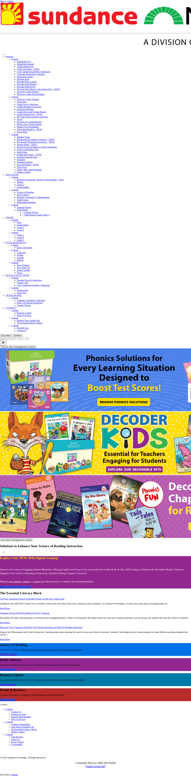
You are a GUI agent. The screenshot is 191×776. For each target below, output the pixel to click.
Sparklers (21, 159)
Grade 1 (20, 227)
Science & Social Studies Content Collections (37, 147)
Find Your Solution (8, 654)
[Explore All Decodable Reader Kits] (95, 443)
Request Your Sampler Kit (28, 320)
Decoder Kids (23, 79)
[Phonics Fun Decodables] (95, 507)
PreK (19, 222)
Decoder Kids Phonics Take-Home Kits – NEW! (38, 89)
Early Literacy (23, 195)
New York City (23, 268)
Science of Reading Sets (27, 149)
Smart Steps (22, 152)
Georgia (20, 257)
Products (9, 56)
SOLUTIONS (12, 175)
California (21, 252)
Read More (5, 608)
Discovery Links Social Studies (30, 94)
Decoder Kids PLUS (26, 87)
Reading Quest (23, 137)
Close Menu (6, 336)
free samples (15, 581)
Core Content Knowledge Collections (33, 72)
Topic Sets (21, 293)
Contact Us (22, 330)
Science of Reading (25, 192)
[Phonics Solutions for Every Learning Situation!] (95, 380)
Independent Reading (26, 202)
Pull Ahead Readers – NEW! (29, 129)
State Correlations (24, 247)
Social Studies (23, 187)
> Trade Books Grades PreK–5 (36, 215)
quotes (26, 581)
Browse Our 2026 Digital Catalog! (15, 587)
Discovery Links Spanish (28, 99)
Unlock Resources (8, 669)
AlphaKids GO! (24, 61)
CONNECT (11, 308)
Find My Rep (23, 328)
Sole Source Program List (22, 727)
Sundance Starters (25, 162)
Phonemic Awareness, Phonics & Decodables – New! (40, 180)
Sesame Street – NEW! (27, 144)
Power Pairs (22, 132)
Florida (20, 255)
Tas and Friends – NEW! (28, 164)
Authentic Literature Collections (31, 300)
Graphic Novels (24, 305)
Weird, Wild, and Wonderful (29, 170)
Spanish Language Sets (27, 157)
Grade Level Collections (27, 104)
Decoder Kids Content (27, 82)
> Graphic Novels (30, 212)
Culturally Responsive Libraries (31, 74)
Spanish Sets (22, 290)
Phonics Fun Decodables (28, 127)
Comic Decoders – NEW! (28, 69)
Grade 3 (20, 235)
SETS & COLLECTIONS (17, 275)
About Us (15, 739)
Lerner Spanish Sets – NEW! (30, 114)
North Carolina (23, 270)
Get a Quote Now (8, 685)
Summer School (24, 207)
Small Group (22, 200)
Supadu (14, 774)
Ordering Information (20, 724)
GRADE (10, 217)
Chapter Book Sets (25, 66)
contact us (39, 581)
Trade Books (22, 210)
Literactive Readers (25, 109)
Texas (19, 273)
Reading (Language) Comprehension (33, 197)
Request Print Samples (21, 717)
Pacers (20, 119)
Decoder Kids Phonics (27, 84)
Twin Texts (22, 167)
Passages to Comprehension (29, 122)
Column (14, 59)
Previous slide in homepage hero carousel (18, 347)
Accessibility (17, 744)
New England (23, 265)
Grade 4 (20, 237)
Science (20, 185)
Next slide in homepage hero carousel (16, 540)
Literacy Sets (22, 283)
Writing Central (23, 172)
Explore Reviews (7, 700)
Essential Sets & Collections (29, 280)
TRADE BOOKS (14, 295)
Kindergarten (22, 225)
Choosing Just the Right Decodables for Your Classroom (25, 613)
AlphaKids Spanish (25, 64)
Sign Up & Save (24, 315)
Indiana (20, 260)
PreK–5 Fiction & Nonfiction (30, 303)
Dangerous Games (25, 77)
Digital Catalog (18, 732)
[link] (32, 54)
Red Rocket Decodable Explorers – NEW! (36, 139)
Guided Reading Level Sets (29, 107)
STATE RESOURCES (16, 242)
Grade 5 (20, 240)
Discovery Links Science (28, 92)
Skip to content (6, 1)
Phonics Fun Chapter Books (29, 124)
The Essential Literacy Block (29, 323)
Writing (20, 182)
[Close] (3, 342)
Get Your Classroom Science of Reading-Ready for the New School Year (32, 599)
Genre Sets (21, 102)
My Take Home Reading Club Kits (32, 117)
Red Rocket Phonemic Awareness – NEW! (36, 142)
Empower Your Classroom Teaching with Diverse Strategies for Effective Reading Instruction (41, 627)
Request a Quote (24, 313)
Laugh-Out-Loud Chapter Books (31, 112)
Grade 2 (20, 230)
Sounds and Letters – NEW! (29, 154)
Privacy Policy (17, 742)
